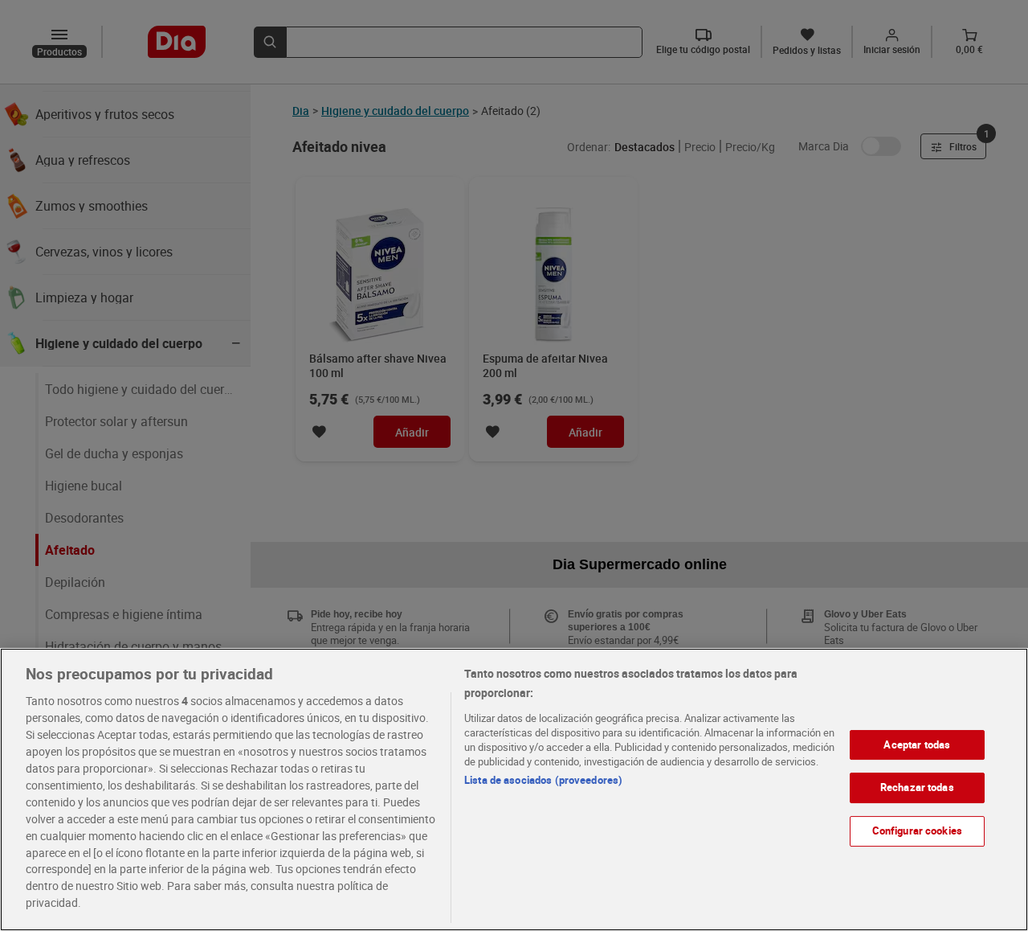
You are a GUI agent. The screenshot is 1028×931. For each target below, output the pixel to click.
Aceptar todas (916, 744)
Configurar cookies (917, 830)
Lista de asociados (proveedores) (543, 780)
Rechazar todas (917, 788)
